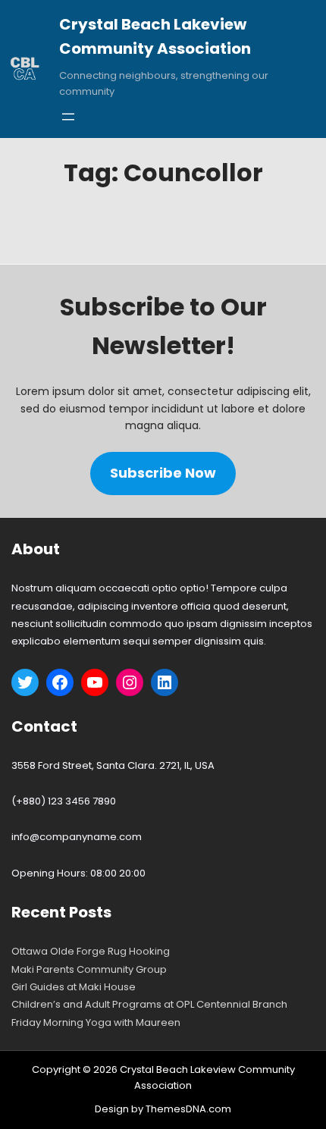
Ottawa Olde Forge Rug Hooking (90, 951)
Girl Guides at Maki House (73, 987)
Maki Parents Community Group (89, 969)
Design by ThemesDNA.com (163, 1109)
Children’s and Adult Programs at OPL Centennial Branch (149, 1004)
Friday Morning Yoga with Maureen (95, 1022)
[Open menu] (68, 117)
